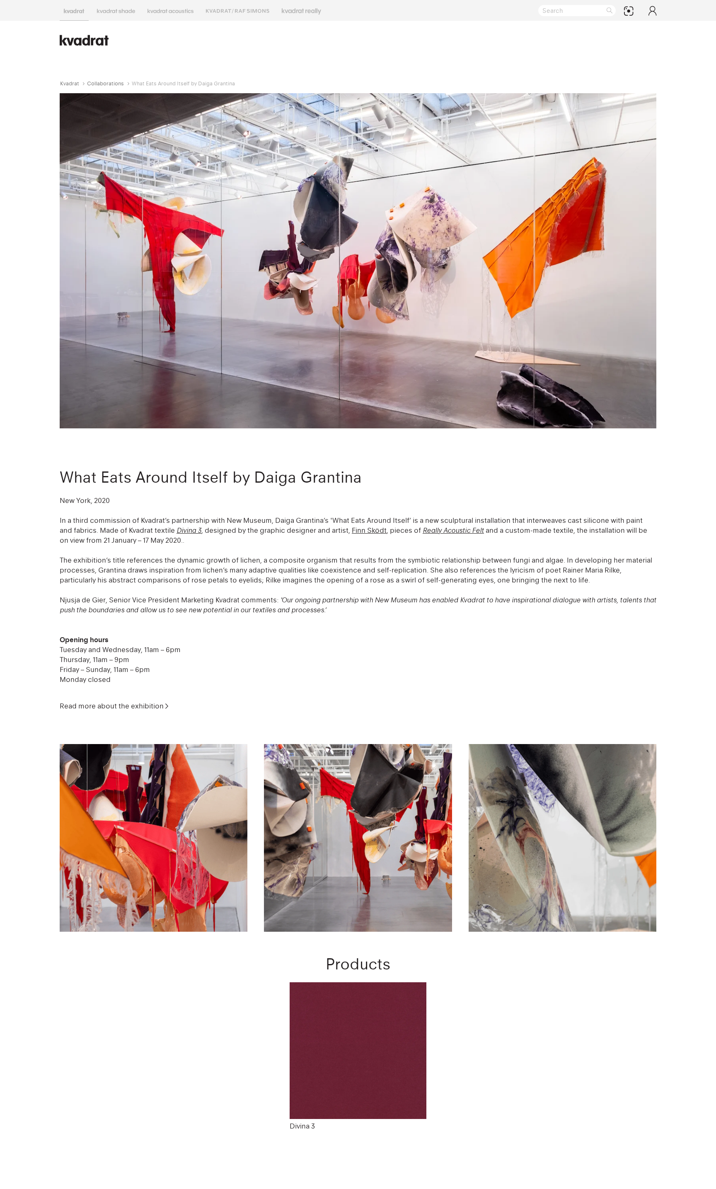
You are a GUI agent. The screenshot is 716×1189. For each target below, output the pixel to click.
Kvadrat (69, 83)
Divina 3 (302, 1126)
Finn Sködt (369, 530)
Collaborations (105, 83)
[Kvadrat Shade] (116, 10)
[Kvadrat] (74, 10)
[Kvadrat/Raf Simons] (237, 10)
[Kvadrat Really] (301, 10)
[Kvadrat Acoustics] (170, 10)
